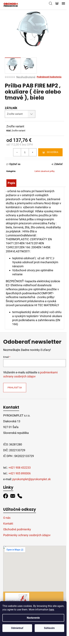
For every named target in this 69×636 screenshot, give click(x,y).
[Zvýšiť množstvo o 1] (32, 152)
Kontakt (8, 523)
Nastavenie (33, 617)
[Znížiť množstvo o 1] (17, 152)
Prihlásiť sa (15, 387)
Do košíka (52, 152)
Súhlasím (49, 628)
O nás (6, 517)
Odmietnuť (17, 628)
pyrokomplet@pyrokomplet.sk (31, 479)
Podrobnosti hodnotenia (49, 77)
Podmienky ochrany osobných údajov (27, 535)
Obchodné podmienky (17, 529)
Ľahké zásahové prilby (44, 171)
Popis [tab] (11, 183)
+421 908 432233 (20, 467)
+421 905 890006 (20, 473)
